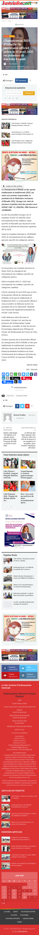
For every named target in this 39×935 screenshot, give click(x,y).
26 (14, 897)
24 (4, 897)
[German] (29, 2)
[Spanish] (35, 2)
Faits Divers (24, 490)
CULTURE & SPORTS (13, 918)
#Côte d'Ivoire (10, 395)
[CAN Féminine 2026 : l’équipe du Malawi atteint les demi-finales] (6, 143)
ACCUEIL (7, 912)
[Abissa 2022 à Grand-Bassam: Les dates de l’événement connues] (8, 587)
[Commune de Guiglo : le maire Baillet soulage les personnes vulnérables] (6, 857)
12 (14, 891)
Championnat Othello (21, 395)
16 (35, 891)
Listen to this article (14, 186)
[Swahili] (37, 2)
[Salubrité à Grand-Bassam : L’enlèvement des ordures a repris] (6, 840)
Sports (6, 36)
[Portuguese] (31, 2)
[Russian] (33, 2)
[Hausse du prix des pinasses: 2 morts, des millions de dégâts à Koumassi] (8, 578)
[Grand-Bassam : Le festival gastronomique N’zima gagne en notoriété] (6, 134)
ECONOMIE (24, 915)
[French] (27, 2)
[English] (26, 2)
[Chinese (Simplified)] (24, 2)
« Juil (3, 903)
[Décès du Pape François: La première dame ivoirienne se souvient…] (6, 848)
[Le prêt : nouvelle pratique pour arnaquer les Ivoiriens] (8, 604)
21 (24, 894)
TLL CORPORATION (20, 931)
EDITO (15, 912)
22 (29, 894)
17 (4, 894)
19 (14, 894)
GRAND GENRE (28, 918)
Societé (12, 36)
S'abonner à (29, 93)
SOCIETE (14, 915)
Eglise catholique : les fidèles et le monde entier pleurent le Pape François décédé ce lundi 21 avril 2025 (10, 439)
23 (35, 894)
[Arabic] (22, 2)
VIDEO (19, 922)
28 (24, 897)
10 (4, 891)
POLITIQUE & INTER (28, 912)
